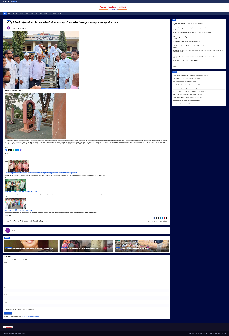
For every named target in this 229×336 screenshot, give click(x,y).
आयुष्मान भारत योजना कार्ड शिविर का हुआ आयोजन (154, 221)
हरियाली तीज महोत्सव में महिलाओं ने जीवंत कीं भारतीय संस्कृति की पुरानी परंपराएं (187, 94)
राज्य (17, 13)
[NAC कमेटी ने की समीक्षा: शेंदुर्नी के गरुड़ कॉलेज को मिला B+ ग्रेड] (15, 185)
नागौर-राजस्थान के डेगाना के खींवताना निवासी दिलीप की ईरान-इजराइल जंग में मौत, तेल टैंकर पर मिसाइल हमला (192, 65)
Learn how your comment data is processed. (30, 316)
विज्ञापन (54, 13)
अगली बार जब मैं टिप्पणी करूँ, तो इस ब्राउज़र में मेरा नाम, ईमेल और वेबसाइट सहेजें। (20, 309)
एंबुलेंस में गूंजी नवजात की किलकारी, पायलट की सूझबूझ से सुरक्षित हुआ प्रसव (79, 249)
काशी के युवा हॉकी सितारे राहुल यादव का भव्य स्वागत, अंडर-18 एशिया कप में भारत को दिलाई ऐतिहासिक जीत (192, 32)
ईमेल (5, 295)
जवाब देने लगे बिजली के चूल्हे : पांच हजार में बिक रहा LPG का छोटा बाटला (186, 60)
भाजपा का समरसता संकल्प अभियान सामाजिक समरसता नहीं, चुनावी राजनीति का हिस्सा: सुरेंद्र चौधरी (190, 91)
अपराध (32, 13)
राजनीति (21, 13)
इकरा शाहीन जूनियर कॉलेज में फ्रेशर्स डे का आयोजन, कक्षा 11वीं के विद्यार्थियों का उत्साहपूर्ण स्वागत (190, 85)
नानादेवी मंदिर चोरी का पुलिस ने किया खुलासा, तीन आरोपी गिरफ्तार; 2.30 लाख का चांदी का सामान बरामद (191, 88)
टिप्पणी (6, 262)
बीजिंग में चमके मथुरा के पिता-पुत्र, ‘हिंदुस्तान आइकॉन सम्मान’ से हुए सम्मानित (186, 37)
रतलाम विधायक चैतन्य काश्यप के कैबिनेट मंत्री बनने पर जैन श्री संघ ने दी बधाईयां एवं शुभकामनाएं (28, 221)
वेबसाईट (5, 302)
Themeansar (23, 333)
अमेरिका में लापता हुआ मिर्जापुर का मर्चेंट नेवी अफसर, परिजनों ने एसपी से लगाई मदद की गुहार (189, 46)
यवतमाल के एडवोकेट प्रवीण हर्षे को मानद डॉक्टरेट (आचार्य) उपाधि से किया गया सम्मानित (188, 23)
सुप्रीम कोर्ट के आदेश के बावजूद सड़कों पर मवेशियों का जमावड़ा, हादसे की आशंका (187, 104)
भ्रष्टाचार (27, 13)
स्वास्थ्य (45, 13)
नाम (5, 287)
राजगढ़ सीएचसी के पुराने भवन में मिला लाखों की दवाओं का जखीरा (132, 249)
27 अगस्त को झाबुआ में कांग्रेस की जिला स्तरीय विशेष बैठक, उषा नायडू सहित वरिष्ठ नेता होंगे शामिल (29, 249)
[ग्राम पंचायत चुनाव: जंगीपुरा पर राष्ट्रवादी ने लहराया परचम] (15, 203)
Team (59, 13)
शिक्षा (36, 13)
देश (13, 13)
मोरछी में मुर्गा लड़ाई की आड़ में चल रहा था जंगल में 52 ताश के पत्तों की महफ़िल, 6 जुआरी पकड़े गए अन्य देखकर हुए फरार (194, 56)
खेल (50, 13)
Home (190, 333)
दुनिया (9, 13)
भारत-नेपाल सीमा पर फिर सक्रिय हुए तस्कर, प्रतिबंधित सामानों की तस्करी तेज (186, 41)
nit (13, 27)
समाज (41, 13)
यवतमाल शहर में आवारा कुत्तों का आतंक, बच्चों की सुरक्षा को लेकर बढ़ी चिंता (186, 100)
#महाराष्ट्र (24, 28)
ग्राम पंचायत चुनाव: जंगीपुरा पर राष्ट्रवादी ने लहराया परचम (18, 210)
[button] (225, 13)
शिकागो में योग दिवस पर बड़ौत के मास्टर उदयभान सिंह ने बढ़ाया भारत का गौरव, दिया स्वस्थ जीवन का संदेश (191, 28)
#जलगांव (21, 28)
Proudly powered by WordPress (8, 333)
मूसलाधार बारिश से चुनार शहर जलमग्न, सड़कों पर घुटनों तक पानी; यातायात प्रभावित (188, 97)
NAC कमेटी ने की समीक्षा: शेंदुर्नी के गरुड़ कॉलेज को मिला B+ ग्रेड (21, 192)
